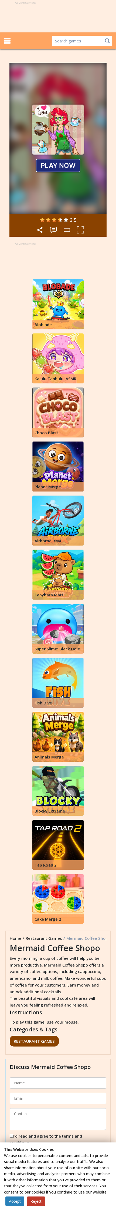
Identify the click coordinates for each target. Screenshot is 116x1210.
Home (15, 938)
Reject (36, 1201)
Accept (15, 1201)
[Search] (107, 41)
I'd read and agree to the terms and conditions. (46, 1139)
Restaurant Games (44, 938)
